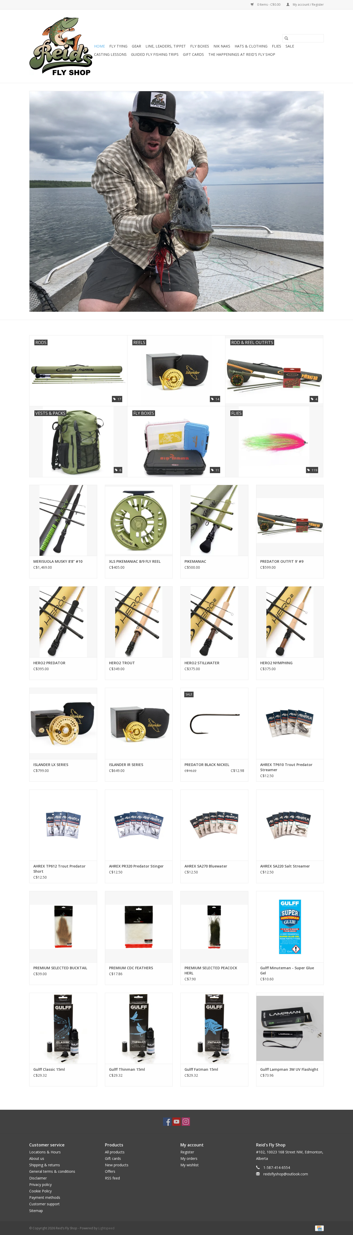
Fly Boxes (199, 46)
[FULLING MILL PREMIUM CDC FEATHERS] (139, 926)
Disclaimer (38, 1178)
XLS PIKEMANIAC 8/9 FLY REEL (134, 561)
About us (36, 1158)
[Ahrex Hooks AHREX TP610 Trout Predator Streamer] (290, 723)
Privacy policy (40, 1184)
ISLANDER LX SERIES (50, 764)
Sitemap (36, 1210)
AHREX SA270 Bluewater (206, 866)
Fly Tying (118, 46)
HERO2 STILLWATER (202, 662)
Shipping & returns (44, 1164)
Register (187, 1152)
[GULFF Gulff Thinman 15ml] (139, 1028)
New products (116, 1164)
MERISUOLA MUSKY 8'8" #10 (57, 561)
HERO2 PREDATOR (49, 662)
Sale (290, 46)
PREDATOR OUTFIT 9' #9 (281, 561)
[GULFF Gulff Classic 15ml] (63, 1028)
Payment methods (44, 1197)
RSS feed (112, 1178)
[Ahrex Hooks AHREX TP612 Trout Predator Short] (63, 825)
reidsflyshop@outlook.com (285, 1173)
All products (115, 1152)
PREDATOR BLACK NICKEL (207, 764)
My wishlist (189, 1164)
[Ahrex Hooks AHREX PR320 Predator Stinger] (139, 825)
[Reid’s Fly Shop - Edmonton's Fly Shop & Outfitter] (61, 46)
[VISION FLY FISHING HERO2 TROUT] (139, 621)
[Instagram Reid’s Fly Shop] (186, 1121)
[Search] (286, 38)
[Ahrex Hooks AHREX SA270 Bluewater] (214, 825)
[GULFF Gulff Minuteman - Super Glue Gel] (290, 926)
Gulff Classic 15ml (49, 1069)
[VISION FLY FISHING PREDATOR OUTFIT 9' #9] (290, 520)
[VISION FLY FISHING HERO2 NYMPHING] (290, 621)
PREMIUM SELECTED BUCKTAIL (60, 967)
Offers (110, 1171)
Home (99, 46)
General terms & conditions (52, 1171)
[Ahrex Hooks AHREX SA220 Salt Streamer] (290, 825)
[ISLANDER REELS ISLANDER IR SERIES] (139, 723)
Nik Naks (221, 46)
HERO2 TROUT (122, 662)
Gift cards (193, 54)
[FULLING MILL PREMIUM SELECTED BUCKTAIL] (63, 926)
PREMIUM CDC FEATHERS (131, 967)
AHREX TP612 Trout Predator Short (59, 869)
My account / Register (308, 4)
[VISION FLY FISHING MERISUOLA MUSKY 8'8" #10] (63, 520)
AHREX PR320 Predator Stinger (136, 866)
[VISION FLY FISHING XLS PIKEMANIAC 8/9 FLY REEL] (139, 520)
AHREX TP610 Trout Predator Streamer (286, 767)
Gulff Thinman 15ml (127, 1069)
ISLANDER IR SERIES (126, 764)
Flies (276, 46)
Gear (136, 46)
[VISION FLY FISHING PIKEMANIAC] (214, 520)
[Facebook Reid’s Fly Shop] (167, 1121)
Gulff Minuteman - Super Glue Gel (287, 970)
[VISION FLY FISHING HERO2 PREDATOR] (63, 621)
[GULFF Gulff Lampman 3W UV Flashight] (290, 1028)
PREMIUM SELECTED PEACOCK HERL (211, 970)
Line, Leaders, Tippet (165, 46)
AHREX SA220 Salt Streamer (285, 866)
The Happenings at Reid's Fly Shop (241, 54)
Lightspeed (106, 1228)
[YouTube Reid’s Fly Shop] (176, 1121)
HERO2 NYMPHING (276, 662)
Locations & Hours (45, 1152)
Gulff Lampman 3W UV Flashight (289, 1069)
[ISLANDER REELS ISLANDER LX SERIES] (63, 723)
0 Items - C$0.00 (268, 4)
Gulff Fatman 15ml (201, 1069)
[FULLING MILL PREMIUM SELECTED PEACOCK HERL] (214, 926)
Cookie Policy (40, 1191)
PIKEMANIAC (195, 561)
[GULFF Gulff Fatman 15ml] (214, 1028)
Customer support (44, 1203)
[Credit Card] (318, 1228)
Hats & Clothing (251, 46)
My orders (188, 1158)
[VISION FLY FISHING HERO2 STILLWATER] (214, 621)
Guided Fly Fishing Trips (155, 54)
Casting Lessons (110, 54)
